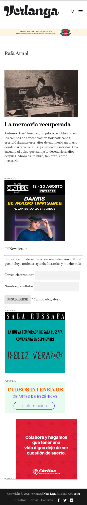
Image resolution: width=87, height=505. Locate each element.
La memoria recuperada (37, 125)
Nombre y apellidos (18, 286)
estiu (77, 494)
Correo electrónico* (19, 275)
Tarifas (33, 500)
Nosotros (20, 500)
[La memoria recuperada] (41, 93)
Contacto (47, 500)
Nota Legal (50, 494)
